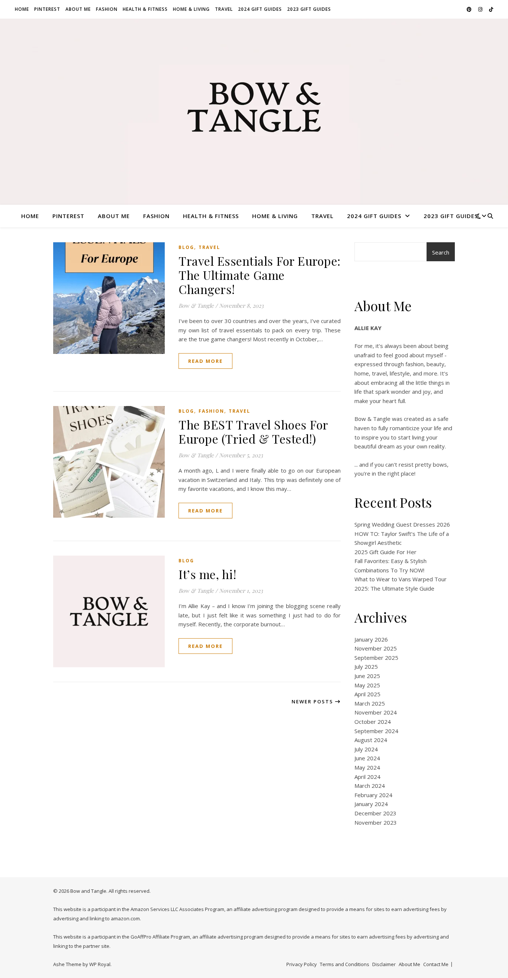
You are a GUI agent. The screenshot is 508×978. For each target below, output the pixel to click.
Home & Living (191, 9)
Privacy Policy (301, 964)
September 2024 (376, 731)
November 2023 (375, 822)
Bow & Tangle (196, 305)
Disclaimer (384, 964)
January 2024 (371, 804)
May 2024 (367, 767)
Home (22, 9)
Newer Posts (313, 701)
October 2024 (372, 721)
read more (205, 361)
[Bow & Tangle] (254, 107)
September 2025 (376, 657)
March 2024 (369, 785)
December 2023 (375, 813)
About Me (78, 9)
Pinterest (47, 9)
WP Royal (99, 964)
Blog (186, 247)
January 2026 (371, 639)
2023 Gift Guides (309, 9)
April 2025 (367, 694)
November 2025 (375, 648)
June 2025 (367, 676)
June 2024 (367, 758)
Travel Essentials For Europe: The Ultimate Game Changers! (260, 275)
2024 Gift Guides (260, 9)
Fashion (107, 9)
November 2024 (375, 712)
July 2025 (366, 666)
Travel (224, 9)
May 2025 (367, 685)
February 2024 (373, 795)
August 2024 (370, 740)
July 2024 (366, 749)
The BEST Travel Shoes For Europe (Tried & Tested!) (253, 431)
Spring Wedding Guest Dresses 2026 (402, 524)
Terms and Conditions (344, 964)
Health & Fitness (145, 9)
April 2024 (367, 776)
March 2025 (369, 703)
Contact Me (435, 964)
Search (440, 252)
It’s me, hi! (207, 574)
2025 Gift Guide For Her (385, 552)
